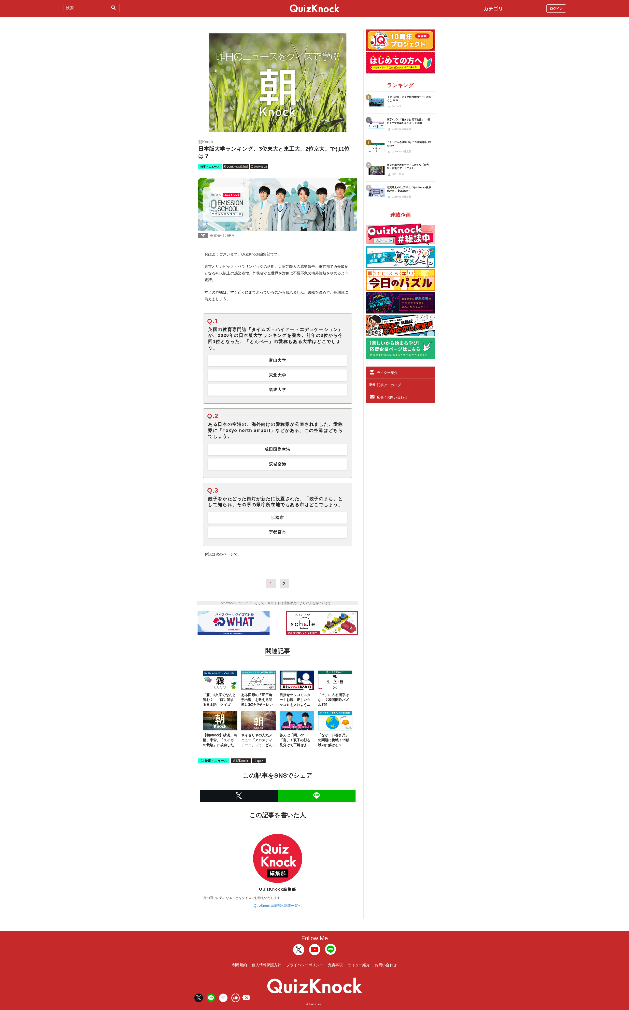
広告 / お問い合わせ (392, 397)
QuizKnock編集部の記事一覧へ (277, 906)
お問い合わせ (386, 965)
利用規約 (239, 965)
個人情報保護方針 (266, 965)
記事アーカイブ (389, 385)
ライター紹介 (387, 373)
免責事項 (335, 965)
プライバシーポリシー (304, 965)
